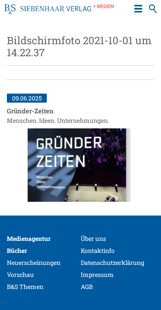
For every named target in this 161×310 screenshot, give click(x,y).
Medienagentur (29, 238)
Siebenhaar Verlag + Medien (59, 12)
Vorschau (20, 274)
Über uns (93, 238)
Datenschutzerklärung (112, 262)
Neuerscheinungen (34, 262)
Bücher (17, 250)
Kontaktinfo (98, 250)
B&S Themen (25, 287)
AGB (87, 287)
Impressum (97, 274)
